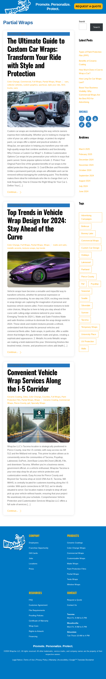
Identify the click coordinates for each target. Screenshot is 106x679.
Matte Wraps (72, 563)
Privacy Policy (42, 660)
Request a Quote (74, 600)
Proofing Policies (36, 615)
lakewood (86, 262)
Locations (33, 563)
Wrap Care (33, 626)
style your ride (54, 85)
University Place (88, 334)
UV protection (87, 341)
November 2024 (86, 165)
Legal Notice (17, 660)
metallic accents (14, 248)
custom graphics (30, 85)
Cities (25, 397)
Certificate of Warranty (38, 621)
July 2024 (83, 186)
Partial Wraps (48, 82)
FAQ (31, 600)
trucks (10, 88)
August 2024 (84, 181)
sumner (84, 312)
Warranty (52, 660)
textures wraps (28, 248)
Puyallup (95, 284)
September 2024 (86, 175)
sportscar (43, 85)
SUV (63, 85)
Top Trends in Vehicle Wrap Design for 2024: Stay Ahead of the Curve (36, 224)
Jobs (31, 558)
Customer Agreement (38, 605)
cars (66, 82)
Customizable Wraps (76, 558)
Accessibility (63, 660)
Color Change (13, 82)
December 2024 (86, 159)
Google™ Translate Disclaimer (81, 660)
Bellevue (85, 226)
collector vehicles (14, 85)
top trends (40, 248)
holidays (85, 255)
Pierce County (20, 403)
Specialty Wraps (38, 403)
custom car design (90, 248)
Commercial (26, 82)
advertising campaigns (86, 217)
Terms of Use (29, 660)
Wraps (58, 82)
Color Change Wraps (76, 548)
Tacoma (84, 320)
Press (31, 569)
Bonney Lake (87, 233)
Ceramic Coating (14, 397)
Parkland (85, 269)
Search (82, 21)
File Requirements (37, 610)
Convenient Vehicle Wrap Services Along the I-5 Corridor (34, 380)
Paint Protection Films (76, 569)
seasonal (85, 291)
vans (16, 88)
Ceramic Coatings (75, 543)
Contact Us (72, 605)
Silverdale (85, 305)
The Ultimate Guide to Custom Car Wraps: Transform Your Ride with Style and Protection (36, 56)
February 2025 (85, 154)
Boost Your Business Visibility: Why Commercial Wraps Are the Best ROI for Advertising (89, 94)
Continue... (12, 192)
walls (83, 348)
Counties (46, 397)
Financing (33, 636)
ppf (28, 403)
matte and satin (60, 245)
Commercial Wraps (90, 240)
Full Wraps (37, 82)
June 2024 (83, 191)
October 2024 (85, 170)
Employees (34, 543)
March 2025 (84, 149)
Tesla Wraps (72, 579)
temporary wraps (89, 327)
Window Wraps (73, 584)
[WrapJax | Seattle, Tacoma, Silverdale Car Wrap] (14, 550)
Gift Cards (33, 553)
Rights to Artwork (36, 631)
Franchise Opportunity (38, 548)
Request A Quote (88, 6)
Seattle (84, 298)
